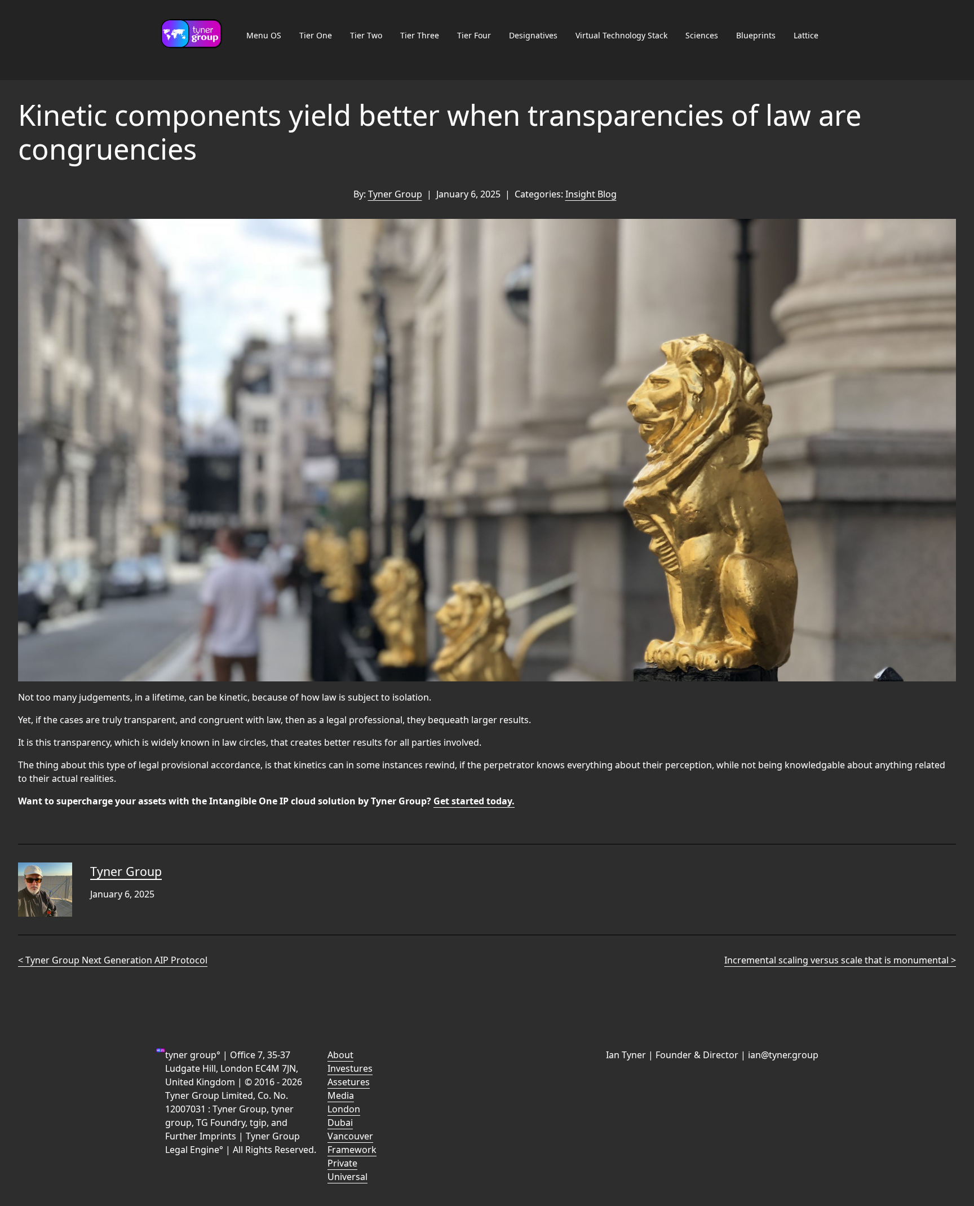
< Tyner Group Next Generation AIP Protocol (112, 960)
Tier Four (474, 35)
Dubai (340, 1122)
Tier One (315, 35)
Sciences (701, 35)
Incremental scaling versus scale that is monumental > (840, 960)
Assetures (348, 1082)
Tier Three (419, 35)
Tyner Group (395, 194)
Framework (352, 1149)
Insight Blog (591, 194)
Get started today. (474, 801)
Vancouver (350, 1136)
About (340, 1055)
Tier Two (366, 35)
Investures (350, 1068)
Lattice (806, 35)
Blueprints (756, 35)
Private (342, 1163)
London (343, 1109)
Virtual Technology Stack (621, 35)
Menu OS (263, 35)
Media (340, 1095)
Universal (347, 1176)
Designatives (533, 35)
